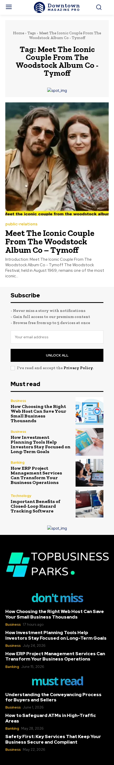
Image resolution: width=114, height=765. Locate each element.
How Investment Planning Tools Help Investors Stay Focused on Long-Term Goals (41, 444)
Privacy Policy (78, 367)
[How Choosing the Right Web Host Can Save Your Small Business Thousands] (89, 411)
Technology (21, 495)
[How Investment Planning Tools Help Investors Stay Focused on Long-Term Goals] (89, 442)
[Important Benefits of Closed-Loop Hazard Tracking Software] (89, 503)
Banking (17, 462)
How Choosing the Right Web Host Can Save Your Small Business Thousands (38, 413)
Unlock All (57, 355)
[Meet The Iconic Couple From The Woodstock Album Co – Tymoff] (57, 159)
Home (18, 33)
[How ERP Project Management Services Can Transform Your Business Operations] (89, 473)
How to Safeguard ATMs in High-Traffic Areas (50, 718)
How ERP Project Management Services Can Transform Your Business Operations (36, 475)
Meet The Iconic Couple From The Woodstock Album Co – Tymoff (49, 241)
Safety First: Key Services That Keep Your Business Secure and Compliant (53, 739)
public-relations (21, 224)
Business (18, 400)
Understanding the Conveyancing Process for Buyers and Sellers (53, 697)
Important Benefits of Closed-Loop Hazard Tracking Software (35, 506)
